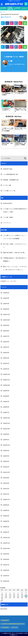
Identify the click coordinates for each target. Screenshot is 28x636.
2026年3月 (6, 303)
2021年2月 (6, 488)
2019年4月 (6, 581)
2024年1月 (6, 412)
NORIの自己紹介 (3, 8)
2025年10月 (6, 320)
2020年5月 (6, 510)
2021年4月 (6, 483)
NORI (21, 18)
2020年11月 (6, 499)
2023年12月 (6, 418)
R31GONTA (3, 609)
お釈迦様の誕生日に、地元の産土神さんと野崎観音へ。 (15, 259)
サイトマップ (24, 8)
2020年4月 (6, 516)
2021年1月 (6, 494)
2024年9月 (6, 390)
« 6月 (1, 600)
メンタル (5, 185)
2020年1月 (6, 532)
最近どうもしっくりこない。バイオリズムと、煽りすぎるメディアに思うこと (15, 268)
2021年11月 (6, 472)
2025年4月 (6, 352)
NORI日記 (6, 169)
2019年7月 (6, 564)
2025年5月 (6, 347)
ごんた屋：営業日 (17, 8)
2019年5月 (6, 575)
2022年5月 (6, 456)
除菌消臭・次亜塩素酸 (9, 180)
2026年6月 (6, 292)
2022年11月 (6, 445)
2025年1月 (6, 369)
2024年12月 (6, 374)
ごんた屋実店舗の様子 (9, 174)
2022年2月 (6, 467)
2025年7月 (6, 336)
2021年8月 (6, 477)
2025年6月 (6, 341)
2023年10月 (6, 428)
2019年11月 (6, 543)
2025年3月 (6, 358)
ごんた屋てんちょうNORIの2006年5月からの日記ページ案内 (10, 8)
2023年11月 (6, 423)
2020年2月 (6, 526)
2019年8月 (6, 559)
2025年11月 (6, 314)
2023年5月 (6, 439)
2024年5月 (6, 401)
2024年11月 (6, 379)
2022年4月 (6, 461)
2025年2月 (6, 363)
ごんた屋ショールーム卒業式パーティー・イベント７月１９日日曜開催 (15, 237)
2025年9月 (6, 325)
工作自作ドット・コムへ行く (8, 281)
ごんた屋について (8, 190)
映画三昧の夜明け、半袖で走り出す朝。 (14, 252)
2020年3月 (6, 521)
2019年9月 (6, 554)
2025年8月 (6, 330)
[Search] (25, 158)
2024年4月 (6, 407)
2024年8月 (6, 396)
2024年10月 (6, 385)
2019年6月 (6, 570)
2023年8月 (6, 434)
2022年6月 (6, 450)
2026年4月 (6, 298)
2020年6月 (6, 505)
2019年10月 (6, 548)
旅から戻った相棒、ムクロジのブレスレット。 (15, 245)
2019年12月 (6, 537)
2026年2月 (6, 309)
